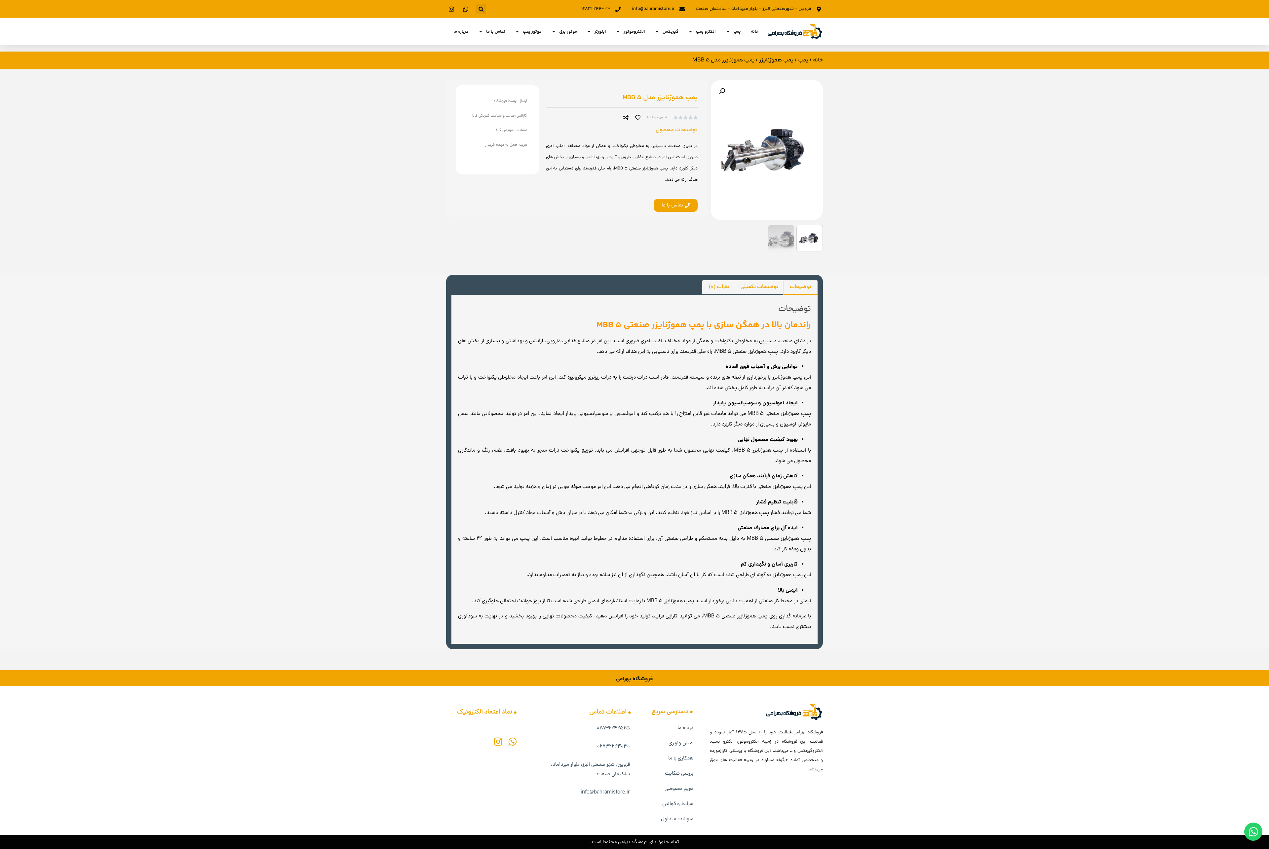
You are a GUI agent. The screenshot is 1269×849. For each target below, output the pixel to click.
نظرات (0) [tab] (719, 287)
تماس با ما (495, 31)
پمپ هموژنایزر (776, 60)
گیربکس (670, 31)
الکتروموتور (634, 31)
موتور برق (568, 31)
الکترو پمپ (706, 31)
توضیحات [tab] (800, 287)
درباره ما (461, 31)
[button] (481, 9)
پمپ (737, 31)
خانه (755, 31)
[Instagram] (498, 741)
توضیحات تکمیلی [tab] (759, 287)
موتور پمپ (532, 31)
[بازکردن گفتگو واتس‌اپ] (1253, 832)
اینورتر (600, 31)
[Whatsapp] (512, 741)
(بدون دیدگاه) (657, 117)
